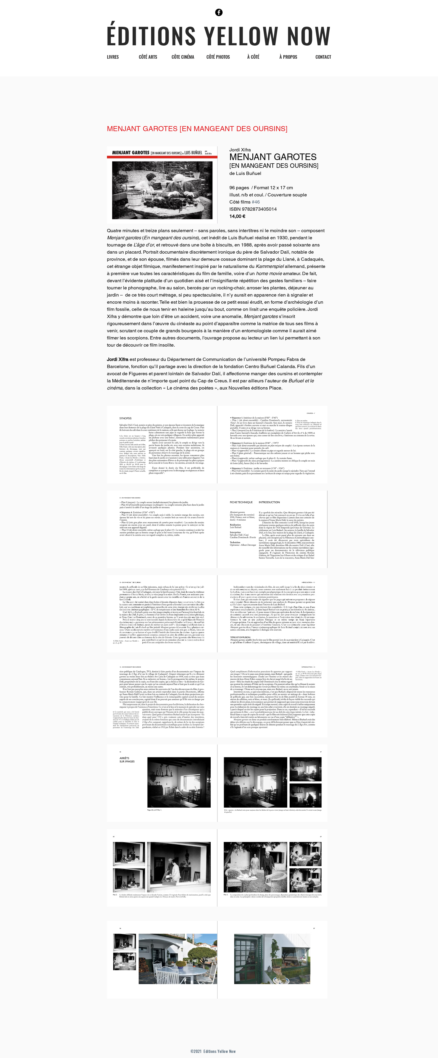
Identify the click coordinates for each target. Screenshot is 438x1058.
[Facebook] (219, 12)
